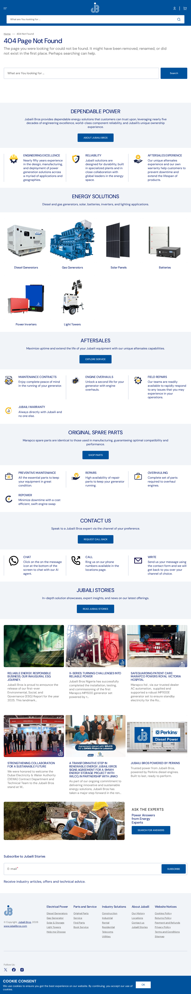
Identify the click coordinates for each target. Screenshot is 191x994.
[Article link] (34, 667)
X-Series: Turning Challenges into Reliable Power (95, 675)
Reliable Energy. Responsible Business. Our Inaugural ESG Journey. (29, 676)
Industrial (107, 918)
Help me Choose (56, 931)
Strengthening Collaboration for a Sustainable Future (31, 764)
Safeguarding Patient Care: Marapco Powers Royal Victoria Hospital (156, 676)
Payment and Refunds (167, 922)
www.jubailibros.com (15, 926)
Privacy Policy (163, 927)
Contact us (138, 922)
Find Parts (79, 922)
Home (7, 33)
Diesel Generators (57, 913)
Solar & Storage (55, 922)
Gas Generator (55, 918)
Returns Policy (163, 918)
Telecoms (107, 931)
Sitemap (159, 936)
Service (77, 918)
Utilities (106, 936)
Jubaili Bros (24, 922)
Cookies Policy (163, 913)
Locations (137, 918)
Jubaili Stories (140, 927)
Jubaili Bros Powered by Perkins (155, 763)
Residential (108, 927)
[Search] (179, 19)
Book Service (81, 927)
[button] (5, 8)
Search (174, 73)
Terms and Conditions (167, 931)
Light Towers (54, 927)
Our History (138, 913)
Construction (109, 913)
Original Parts (81, 913)
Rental (105, 922)
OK (143, 984)
